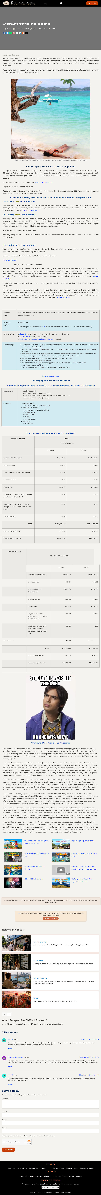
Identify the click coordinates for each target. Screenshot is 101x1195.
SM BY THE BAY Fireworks (33, 879)
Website (4, 1128)
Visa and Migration (40, 942)
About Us (11, 1168)
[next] (9, 1014)
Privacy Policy (45, 1168)
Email (4, 1120)
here (43, 327)
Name (4, 1112)
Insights (36, 998)
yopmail (11, 1039)
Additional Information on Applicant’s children (37, 339)
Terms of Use (58, 1168)
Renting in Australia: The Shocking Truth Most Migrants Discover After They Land (63, 964)
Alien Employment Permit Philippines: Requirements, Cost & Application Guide (62, 945)
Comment (5, 1098)
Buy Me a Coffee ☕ (50, 918)
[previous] (4, 1014)
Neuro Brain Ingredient (16, 1057)
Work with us (22, 1168)
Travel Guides (38, 961)
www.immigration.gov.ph (43, 182)
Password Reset (86, 1168)
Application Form (26, 337)
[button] (45, 3)
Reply (10, 1048)
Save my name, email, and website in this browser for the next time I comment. (29, 1136)
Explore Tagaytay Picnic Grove (82, 841)
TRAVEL (53, 29)
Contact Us (33, 1168)
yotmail (10, 1075)
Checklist (22, 334)
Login (76, 1168)
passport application (31, 210)
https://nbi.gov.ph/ (9, 260)
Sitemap (69, 1168)
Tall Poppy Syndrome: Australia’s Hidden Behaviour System (55, 1001)
